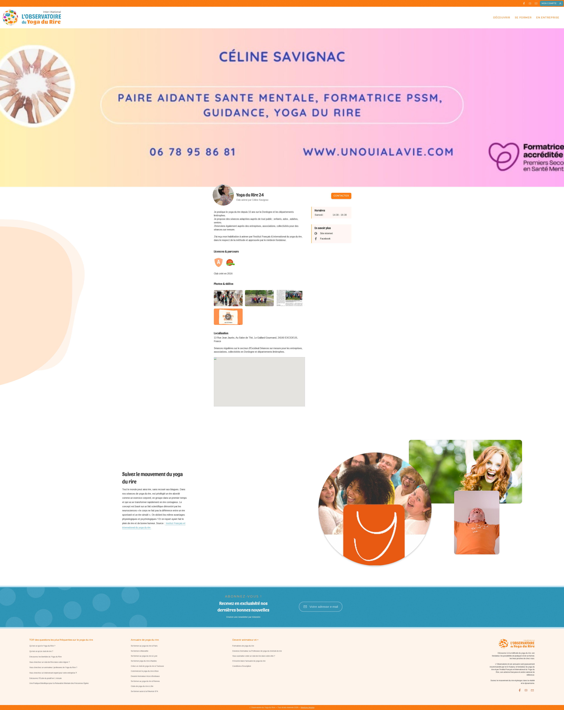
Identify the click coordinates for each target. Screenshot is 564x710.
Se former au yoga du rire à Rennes (145, 681)
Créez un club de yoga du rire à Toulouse (147, 666)
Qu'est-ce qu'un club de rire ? (41, 651)
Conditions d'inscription (241, 666)
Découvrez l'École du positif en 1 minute (45, 678)
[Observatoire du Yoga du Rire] (31, 17)
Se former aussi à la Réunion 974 (144, 691)
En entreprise (547, 17)
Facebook (325, 238)
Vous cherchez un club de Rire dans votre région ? (49, 662)
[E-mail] (536, 3)
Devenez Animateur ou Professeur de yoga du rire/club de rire (257, 651)
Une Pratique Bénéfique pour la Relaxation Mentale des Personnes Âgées (59, 683)
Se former (523, 17)
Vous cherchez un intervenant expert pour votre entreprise (52, 673)
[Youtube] (530, 3)
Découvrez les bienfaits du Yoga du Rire (45, 657)
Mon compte (549, 3)
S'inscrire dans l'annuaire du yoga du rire (248, 661)
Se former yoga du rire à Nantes (144, 661)
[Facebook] (524, 3)
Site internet (326, 233)
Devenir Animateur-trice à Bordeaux (145, 676)
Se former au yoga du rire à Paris (144, 646)
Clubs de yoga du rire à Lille (142, 686)
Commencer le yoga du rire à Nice (144, 671)
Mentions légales (307, 707)
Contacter (341, 195)
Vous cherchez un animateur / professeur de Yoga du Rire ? (53, 667)
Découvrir (501, 17)
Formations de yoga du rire (243, 646)
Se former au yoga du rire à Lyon (144, 656)
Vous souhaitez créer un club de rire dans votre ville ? (253, 656)
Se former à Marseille (139, 651)
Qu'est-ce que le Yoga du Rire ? (42, 646)
